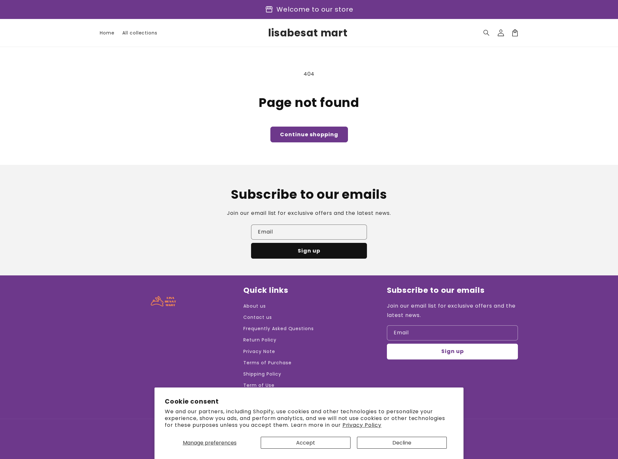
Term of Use (259, 385)
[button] (487, 33)
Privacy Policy (361, 425)
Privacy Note (259, 351)
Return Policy (259, 340)
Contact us (257, 317)
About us (254, 306)
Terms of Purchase (267, 362)
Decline (401, 442)
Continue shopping (309, 134)
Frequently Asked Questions (278, 328)
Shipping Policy (262, 374)
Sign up (309, 250)
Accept (305, 442)
